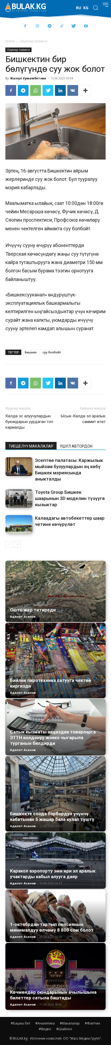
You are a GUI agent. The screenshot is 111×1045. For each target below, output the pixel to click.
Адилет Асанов (23, 616)
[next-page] (17, 544)
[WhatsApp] (35, 90)
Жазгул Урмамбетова (28, 78)
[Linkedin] (60, 90)
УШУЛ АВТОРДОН (76, 446)
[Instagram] (37, 26)
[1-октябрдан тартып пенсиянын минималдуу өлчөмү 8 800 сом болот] (55, 916)
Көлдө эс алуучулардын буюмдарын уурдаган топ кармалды (29, 422)
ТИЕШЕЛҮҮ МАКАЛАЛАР (31, 446)
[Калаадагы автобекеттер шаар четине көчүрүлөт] (18, 524)
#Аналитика (45, 1023)
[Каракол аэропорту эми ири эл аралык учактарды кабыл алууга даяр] (55, 860)
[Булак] (25, 7)
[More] (85, 90)
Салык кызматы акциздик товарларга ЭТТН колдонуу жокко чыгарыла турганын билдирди (53, 737)
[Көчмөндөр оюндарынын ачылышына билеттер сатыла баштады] (55, 976)
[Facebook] (25, 26)
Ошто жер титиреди (33, 610)
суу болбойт (52, 352)
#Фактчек (92, 1023)
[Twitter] (73, 26)
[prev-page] (8, 544)
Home (10, 41)
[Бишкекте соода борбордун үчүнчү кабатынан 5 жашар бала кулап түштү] (55, 793)
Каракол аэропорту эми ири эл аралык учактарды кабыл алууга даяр (52, 873)
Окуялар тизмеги (33, 41)
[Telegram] (49, 26)
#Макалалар (70, 1023)
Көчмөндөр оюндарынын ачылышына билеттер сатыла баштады (53, 994)
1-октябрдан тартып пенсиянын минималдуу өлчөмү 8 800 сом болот (51, 927)
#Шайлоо (64, 1029)
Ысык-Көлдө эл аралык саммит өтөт (83, 419)
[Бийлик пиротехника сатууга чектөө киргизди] (55, 660)
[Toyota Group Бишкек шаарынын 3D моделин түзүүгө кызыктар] (18, 498)
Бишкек (31, 352)
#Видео (45, 1029)
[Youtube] (86, 26)
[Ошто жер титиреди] (55, 591)
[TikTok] (61, 26)
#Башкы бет (20, 1023)
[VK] (72, 90)
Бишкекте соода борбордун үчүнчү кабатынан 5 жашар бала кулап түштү (52, 816)
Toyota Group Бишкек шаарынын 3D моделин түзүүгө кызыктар (70, 498)
